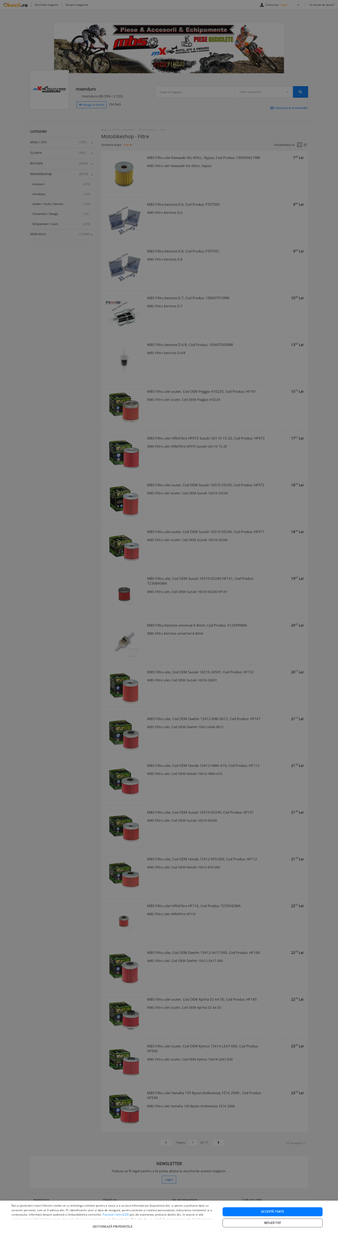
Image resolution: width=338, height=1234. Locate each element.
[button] (113, 1224)
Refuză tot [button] (272, 1223)
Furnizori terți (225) (116, 1214)
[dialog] (169, 1217)
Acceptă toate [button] (272, 1211)
